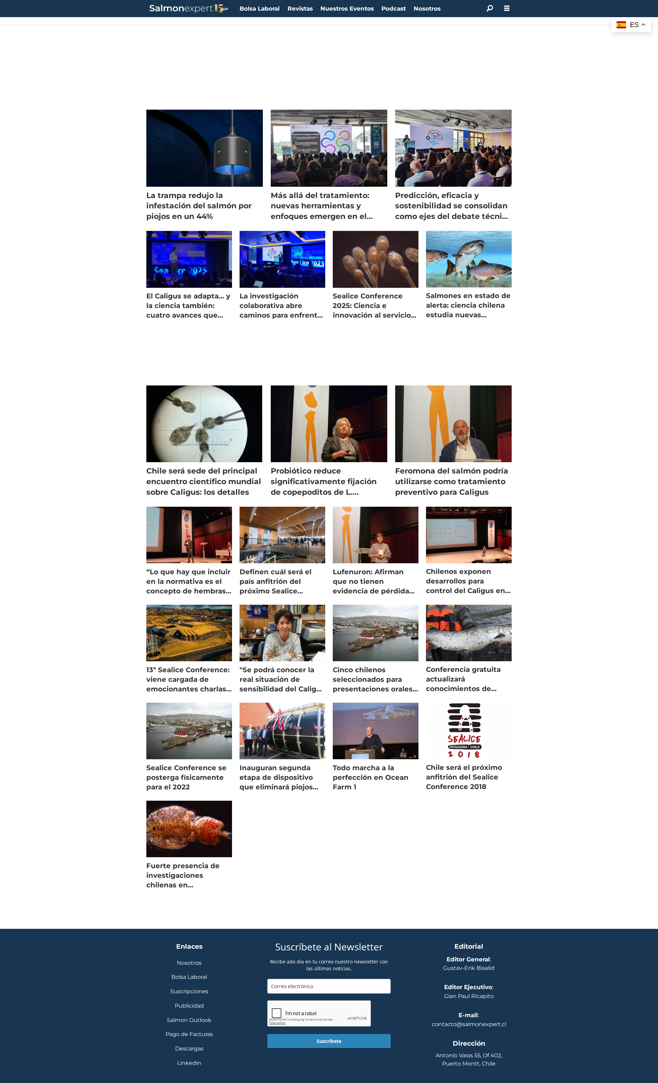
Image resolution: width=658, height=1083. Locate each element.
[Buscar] (489, 8)
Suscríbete (329, 1041)
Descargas (189, 1049)
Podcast (393, 8)
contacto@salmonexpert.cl (469, 1024)
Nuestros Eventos (347, 8)
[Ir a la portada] (189, 9)
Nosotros (427, 8)
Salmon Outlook (189, 1020)
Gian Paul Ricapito (469, 996)
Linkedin (189, 1063)
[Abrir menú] (507, 8)
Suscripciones (189, 991)
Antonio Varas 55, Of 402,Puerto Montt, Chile (469, 1059)
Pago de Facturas (189, 1034)
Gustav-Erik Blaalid (469, 968)
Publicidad (189, 1006)
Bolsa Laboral (260, 8)
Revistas (300, 8)
